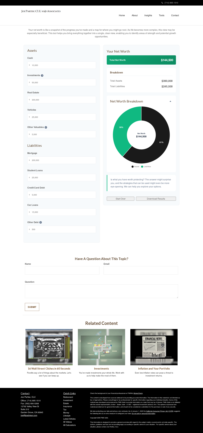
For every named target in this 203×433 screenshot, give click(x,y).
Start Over (121, 198)
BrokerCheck (138, 393)
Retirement (68, 397)
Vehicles (31, 109)
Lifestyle (66, 415)
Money (66, 412)
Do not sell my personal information (143, 413)
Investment (68, 400)
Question (29, 281)
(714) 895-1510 (171, 2)
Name (28, 263)
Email (106, 263)
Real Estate (33, 92)
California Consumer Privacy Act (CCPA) (159, 411)
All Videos (67, 421)
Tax (64, 409)
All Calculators (69, 425)
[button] (134, 15)
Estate (66, 403)
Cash (30, 57)
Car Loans (32, 204)
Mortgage (32, 152)
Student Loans (35, 170)
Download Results (156, 198)
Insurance (67, 406)
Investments (101, 368)
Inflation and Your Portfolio (154, 368)
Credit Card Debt (36, 187)
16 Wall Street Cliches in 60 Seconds (49, 368)
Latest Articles (69, 418)
